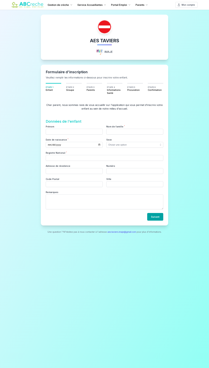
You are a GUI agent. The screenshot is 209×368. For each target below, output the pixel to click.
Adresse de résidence (58, 166)
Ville (108, 179)
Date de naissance (57, 139)
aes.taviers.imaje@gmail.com (121, 232)
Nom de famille (115, 126)
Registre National (56, 152)
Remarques (52, 192)
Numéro (110, 166)
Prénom (50, 126)
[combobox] (134, 145)
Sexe (109, 139)
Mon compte (188, 5)
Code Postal (52, 179)
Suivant (155, 216)
